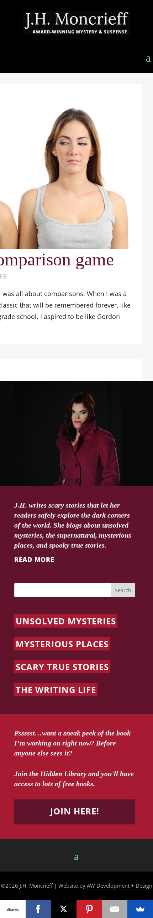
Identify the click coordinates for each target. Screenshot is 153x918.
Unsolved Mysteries (66, 621)
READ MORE (34, 559)
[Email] (115, 909)
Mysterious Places (62, 644)
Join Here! (74, 811)
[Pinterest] (89, 909)
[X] (63, 909)
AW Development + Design (119, 885)
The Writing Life (56, 689)
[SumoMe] (140, 909)
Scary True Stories (62, 667)
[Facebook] (38, 909)
